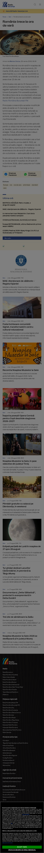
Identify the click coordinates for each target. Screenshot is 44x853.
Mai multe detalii (25, 814)
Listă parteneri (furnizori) (7, 842)
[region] (22, 827)
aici (11, 823)
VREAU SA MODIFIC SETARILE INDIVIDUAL (22, 850)
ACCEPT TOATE (22, 847)
